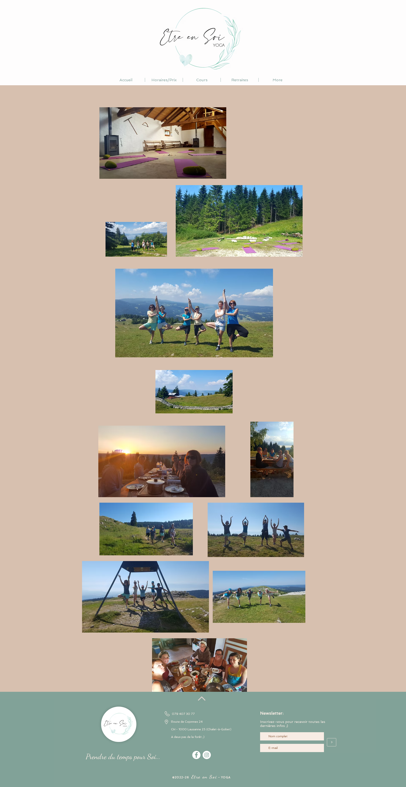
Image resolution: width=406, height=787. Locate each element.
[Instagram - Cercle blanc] (207, 755)
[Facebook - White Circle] (196, 755)
